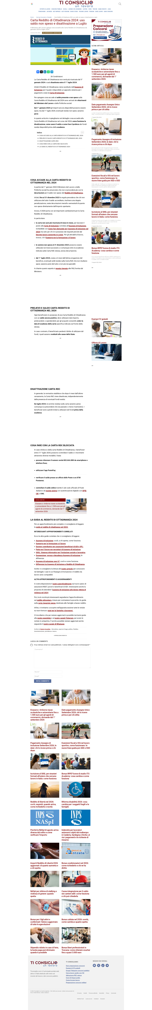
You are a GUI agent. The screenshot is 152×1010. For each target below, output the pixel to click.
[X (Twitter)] (98, 965)
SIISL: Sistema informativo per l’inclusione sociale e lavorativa (60, 553)
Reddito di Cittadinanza (74, 193)
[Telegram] (107, 965)
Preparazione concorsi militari (76, 983)
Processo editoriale (93, 993)
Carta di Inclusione (57, 93)
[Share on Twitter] (41, 71)
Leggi (109, 9)
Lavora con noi (89, 998)
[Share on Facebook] (37, 71)
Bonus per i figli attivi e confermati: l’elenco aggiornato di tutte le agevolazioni (44, 922)
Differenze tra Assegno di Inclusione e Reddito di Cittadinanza (60, 564)
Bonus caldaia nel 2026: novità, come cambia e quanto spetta (75, 920)
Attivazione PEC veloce (74, 975)
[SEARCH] (120, 4)
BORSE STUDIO (74, 11)
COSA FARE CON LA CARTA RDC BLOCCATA (53, 144)
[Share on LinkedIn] (44, 71)
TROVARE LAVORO (83, 11)
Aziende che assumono (75, 9)
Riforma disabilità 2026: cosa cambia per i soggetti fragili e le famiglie (75, 804)
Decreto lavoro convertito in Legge (49, 235)
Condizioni (96, 998)
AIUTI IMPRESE (56, 11)
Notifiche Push (80, 998)
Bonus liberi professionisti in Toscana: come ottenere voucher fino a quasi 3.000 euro (76, 950)
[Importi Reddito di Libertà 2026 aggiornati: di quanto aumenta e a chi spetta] (44, 851)
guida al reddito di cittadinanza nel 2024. (52, 527)
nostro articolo (67, 569)
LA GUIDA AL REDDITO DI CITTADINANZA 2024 (54, 146)
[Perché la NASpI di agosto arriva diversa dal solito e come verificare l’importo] (44, 818)
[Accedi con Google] (31, 3)
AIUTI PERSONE (65, 11)
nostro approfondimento (62, 584)
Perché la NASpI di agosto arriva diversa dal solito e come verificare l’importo (44, 832)
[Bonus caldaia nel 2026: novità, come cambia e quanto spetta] (76, 907)
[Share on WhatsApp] (48, 71)
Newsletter (101, 993)
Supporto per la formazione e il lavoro (60, 238)
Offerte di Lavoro (45, 9)
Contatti (85, 993)
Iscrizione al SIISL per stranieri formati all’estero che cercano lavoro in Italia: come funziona (43, 776)
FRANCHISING (42, 11)
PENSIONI (91, 11)
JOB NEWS (49, 11)
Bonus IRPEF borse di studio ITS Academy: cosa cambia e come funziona (75, 776)
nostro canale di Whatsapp (54, 624)
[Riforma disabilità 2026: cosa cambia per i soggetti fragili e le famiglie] (76, 789)
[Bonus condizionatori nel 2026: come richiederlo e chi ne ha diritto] (76, 851)
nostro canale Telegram (64, 618)
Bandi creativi (102, 9)
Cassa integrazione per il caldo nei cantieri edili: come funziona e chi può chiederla (75, 893)
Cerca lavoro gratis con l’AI (75, 973)
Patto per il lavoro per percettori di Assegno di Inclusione (58, 550)
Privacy (107, 993)
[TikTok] (102, 965)
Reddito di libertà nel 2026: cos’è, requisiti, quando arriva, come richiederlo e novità (43, 804)
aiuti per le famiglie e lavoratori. (60, 611)
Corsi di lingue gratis (73, 978)
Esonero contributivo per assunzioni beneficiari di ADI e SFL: (59, 547)
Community (113, 993)
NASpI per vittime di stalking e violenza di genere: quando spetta (43, 893)
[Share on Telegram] (51, 71)
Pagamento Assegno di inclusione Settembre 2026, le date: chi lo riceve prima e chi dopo (43, 747)
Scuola (65, 9)
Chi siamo (79, 993)
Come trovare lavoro (73, 980)
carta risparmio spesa (46, 603)
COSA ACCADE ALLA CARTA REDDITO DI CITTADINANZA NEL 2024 (61, 135)
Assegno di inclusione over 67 (48, 561)
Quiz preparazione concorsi (75, 966)
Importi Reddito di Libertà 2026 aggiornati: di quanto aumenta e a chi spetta (44, 865)
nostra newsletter (44, 618)
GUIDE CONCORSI (108, 11)
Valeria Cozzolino (45, 629)
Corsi (90, 9)
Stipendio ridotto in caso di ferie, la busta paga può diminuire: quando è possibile (44, 950)
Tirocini (95, 9)
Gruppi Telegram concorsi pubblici (77, 971)
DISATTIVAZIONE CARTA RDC (49, 141)
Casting (85, 9)
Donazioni (102, 998)
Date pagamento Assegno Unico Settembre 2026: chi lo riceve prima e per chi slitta (76, 712)
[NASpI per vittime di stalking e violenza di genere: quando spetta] (44, 879)
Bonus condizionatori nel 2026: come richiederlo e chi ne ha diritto (75, 865)
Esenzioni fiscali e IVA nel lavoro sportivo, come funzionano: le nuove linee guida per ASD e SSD (76, 745)
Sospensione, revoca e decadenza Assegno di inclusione (58, 555)
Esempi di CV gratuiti (73, 968)
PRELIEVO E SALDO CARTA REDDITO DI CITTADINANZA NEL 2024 (60, 138)
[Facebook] (94, 965)
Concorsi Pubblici (56, 9)
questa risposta (62, 268)
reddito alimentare (44, 600)
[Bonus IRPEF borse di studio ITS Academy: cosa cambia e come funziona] (76, 761)
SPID (84, 491)
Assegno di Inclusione (77, 226)
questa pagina (51, 491)
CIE (37, 494)
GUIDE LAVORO (99, 11)
